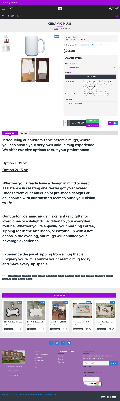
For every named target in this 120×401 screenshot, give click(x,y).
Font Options (70, 93)
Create (29, 279)
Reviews (23, 133)
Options (21, 279)
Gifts (77, 276)
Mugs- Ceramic (70, 64)
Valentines (26, 276)
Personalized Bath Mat (81, 322)
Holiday (109, 276)
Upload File (91, 76)
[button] (14, 59)
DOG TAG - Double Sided (35, 322)
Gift (83, 276)
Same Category (59, 295)
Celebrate (6, 279)
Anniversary (100, 276)
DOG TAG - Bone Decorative (13, 322)
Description (10, 133)
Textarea (68, 99)
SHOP (56, 29)
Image (67, 73)
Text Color (69, 82)
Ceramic (41, 276)
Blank (14, 279)
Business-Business (14, 276)
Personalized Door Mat (104, 322)
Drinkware (69, 276)
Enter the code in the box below (90, 374)
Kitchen (61, 276)
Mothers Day (51, 276)
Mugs (34, 276)
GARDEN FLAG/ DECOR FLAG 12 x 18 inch (59, 322)
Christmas (90, 276)
